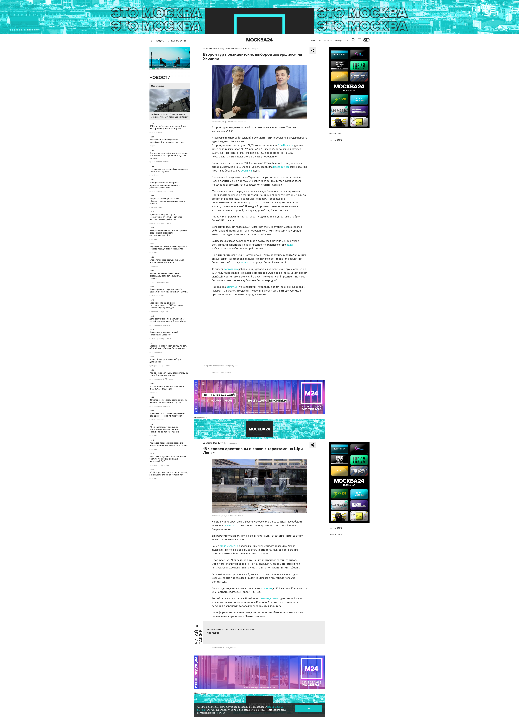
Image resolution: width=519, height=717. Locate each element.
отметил (231, 287)
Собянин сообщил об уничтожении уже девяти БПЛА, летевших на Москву (169, 115)
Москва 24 (259, 40)
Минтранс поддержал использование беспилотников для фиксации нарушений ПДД (167, 459)
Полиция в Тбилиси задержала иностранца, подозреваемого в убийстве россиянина (164, 185)
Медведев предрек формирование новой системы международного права (168, 444)
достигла (246, 171)
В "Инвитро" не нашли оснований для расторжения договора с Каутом (167, 127)
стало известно (228, 546)
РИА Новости (286, 145)
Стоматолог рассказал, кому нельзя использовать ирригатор (166, 261)
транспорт (161, 223)
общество (153, 266)
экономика (153, 393)
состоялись (231, 269)
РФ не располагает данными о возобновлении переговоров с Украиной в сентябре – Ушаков (164, 429)
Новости (160, 77)
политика (153, 239)
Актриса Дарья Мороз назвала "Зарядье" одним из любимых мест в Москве (167, 201)
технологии (164, 465)
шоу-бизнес (154, 175)
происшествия (155, 132)
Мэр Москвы (157, 86)
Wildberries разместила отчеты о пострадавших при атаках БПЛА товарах (165, 276)
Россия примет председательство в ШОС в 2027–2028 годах (166, 387)
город (161, 207)
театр (161, 366)
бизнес (152, 282)
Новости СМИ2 (200, 418)
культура (153, 207)
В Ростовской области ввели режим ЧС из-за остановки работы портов (168, 401)
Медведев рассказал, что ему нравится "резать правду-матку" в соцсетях (168, 247)
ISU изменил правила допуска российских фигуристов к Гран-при (166, 141)
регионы (166, 162)
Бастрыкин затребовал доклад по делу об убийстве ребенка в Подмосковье (168, 347)
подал (290, 245)
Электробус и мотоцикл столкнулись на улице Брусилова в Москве (168, 374)
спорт (151, 146)
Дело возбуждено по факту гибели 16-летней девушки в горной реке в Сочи (167, 320)
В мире (255, 48)
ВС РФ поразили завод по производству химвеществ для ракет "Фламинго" (168, 473)
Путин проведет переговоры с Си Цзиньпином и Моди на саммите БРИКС (168, 290)
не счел (244, 262)
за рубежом (168, 191)
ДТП (165, 379)
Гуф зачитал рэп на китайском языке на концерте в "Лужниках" (168, 170)
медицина (153, 311)
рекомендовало (268, 598)
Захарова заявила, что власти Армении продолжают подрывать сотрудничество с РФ (168, 233)
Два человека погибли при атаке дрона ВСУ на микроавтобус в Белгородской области (168, 155)
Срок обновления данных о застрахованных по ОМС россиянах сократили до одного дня (166, 305)
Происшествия (230, 443)
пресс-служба (281, 167)
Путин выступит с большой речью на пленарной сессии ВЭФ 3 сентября (167, 414)
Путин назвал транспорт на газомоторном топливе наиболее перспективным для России (165, 217)
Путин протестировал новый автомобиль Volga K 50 (163, 333)
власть (152, 223)
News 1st (230, 525)
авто (169, 223)
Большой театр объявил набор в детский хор (165, 360)
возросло (266, 588)
